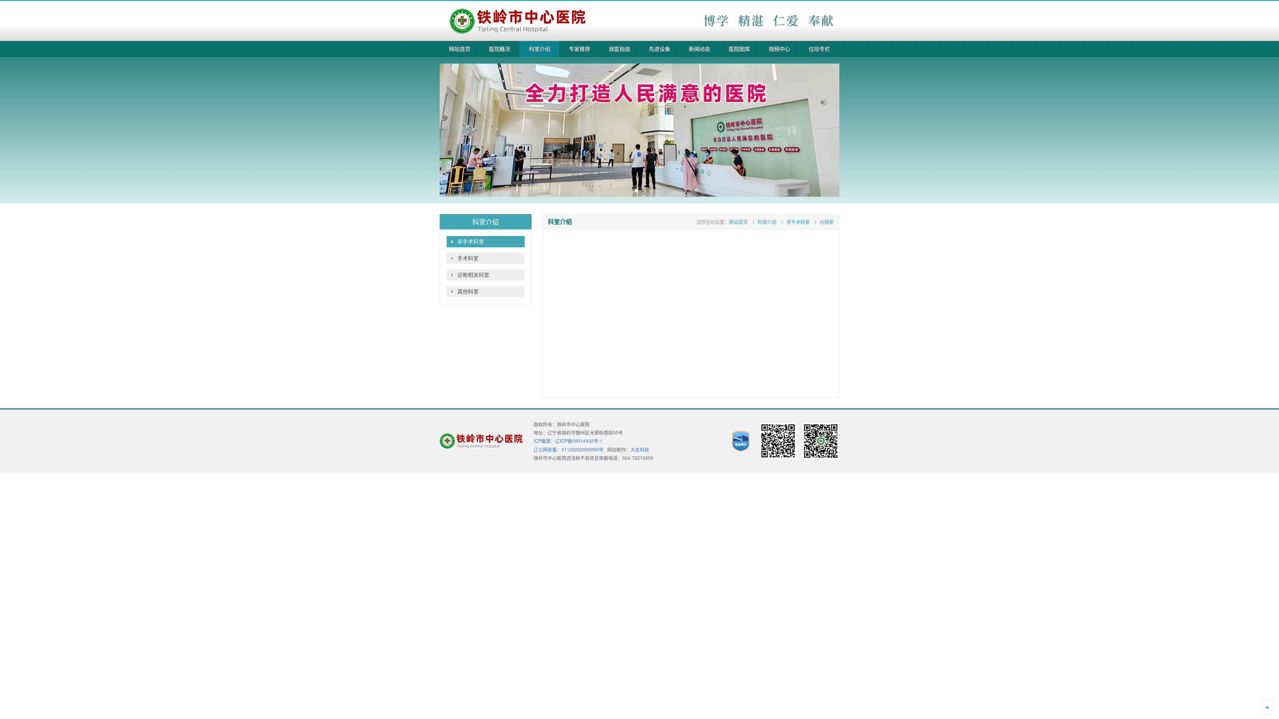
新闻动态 (699, 49)
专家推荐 (579, 49)
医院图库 (739, 49)
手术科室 (468, 258)
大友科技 (640, 449)
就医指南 (619, 49)
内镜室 (827, 221)
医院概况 (499, 49)
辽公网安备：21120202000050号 (569, 449)
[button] (636, 190)
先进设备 (659, 49)
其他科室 (468, 291)
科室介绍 (539, 49)
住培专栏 (819, 49)
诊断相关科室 (473, 275)
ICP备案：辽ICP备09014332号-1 (568, 440)
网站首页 (459, 49)
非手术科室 (470, 241)
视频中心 (779, 49)
